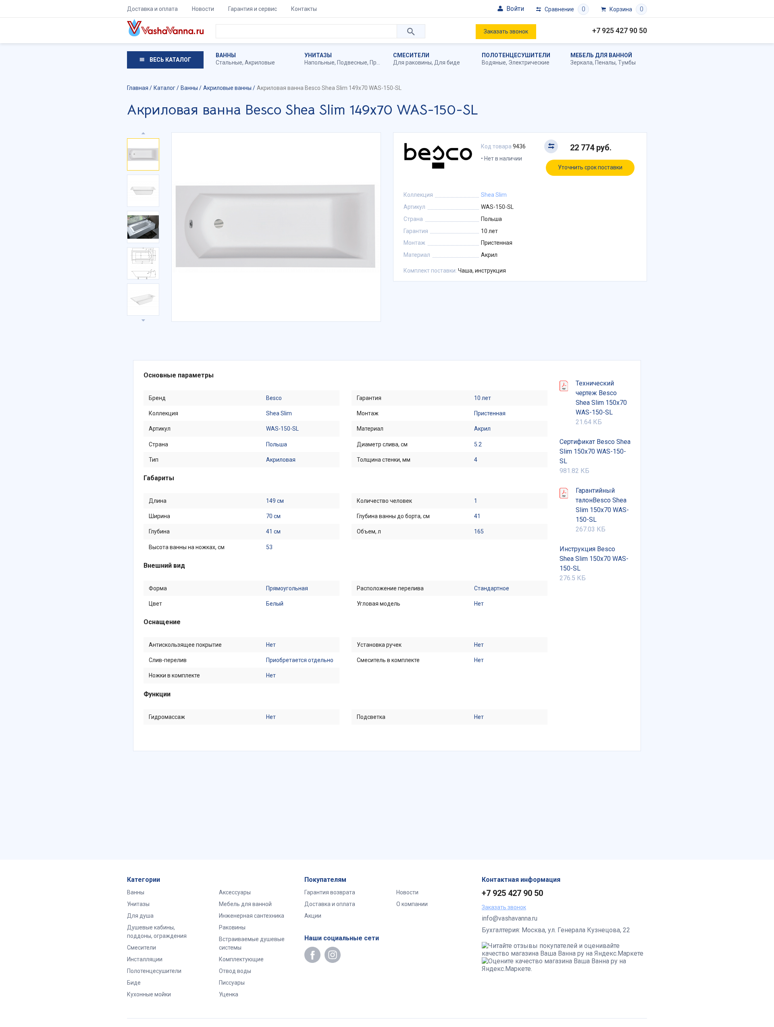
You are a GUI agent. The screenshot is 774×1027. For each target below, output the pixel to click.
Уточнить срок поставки (590, 167)
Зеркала (581, 62)
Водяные (494, 62)
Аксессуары (235, 892)
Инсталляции (144, 959)
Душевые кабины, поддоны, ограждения (157, 931)
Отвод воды (235, 971)
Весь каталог (169, 59)
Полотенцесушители (516, 55)
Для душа (140, 915)
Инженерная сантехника (251, 915)
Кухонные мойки (149, 994)
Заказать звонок (506, 31)
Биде (134, 982)
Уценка (228, 994)
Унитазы (318, 55)
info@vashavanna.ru (509, 918)
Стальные (229, 62)
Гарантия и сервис (252, 9)
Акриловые (260, 62)
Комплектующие (241, 959)
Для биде (447, 62)
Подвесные (352, 62)
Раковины (232, 927)
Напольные (319, 62)
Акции (312, 915)
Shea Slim (494, 195)
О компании (412, 904)
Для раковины (412, 62)
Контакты (304, 9)
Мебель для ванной (601, 55)
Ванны (226, 55)
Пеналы (605, 62)
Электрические (528, 62)
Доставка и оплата (152, 9)
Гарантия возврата (329, 892)
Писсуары (232, 982)
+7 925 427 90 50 (619, 30)
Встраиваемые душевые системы (252, 943)
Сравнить (551, 146)
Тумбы (627, 62)
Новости (203, 9)
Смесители (411, 55)
